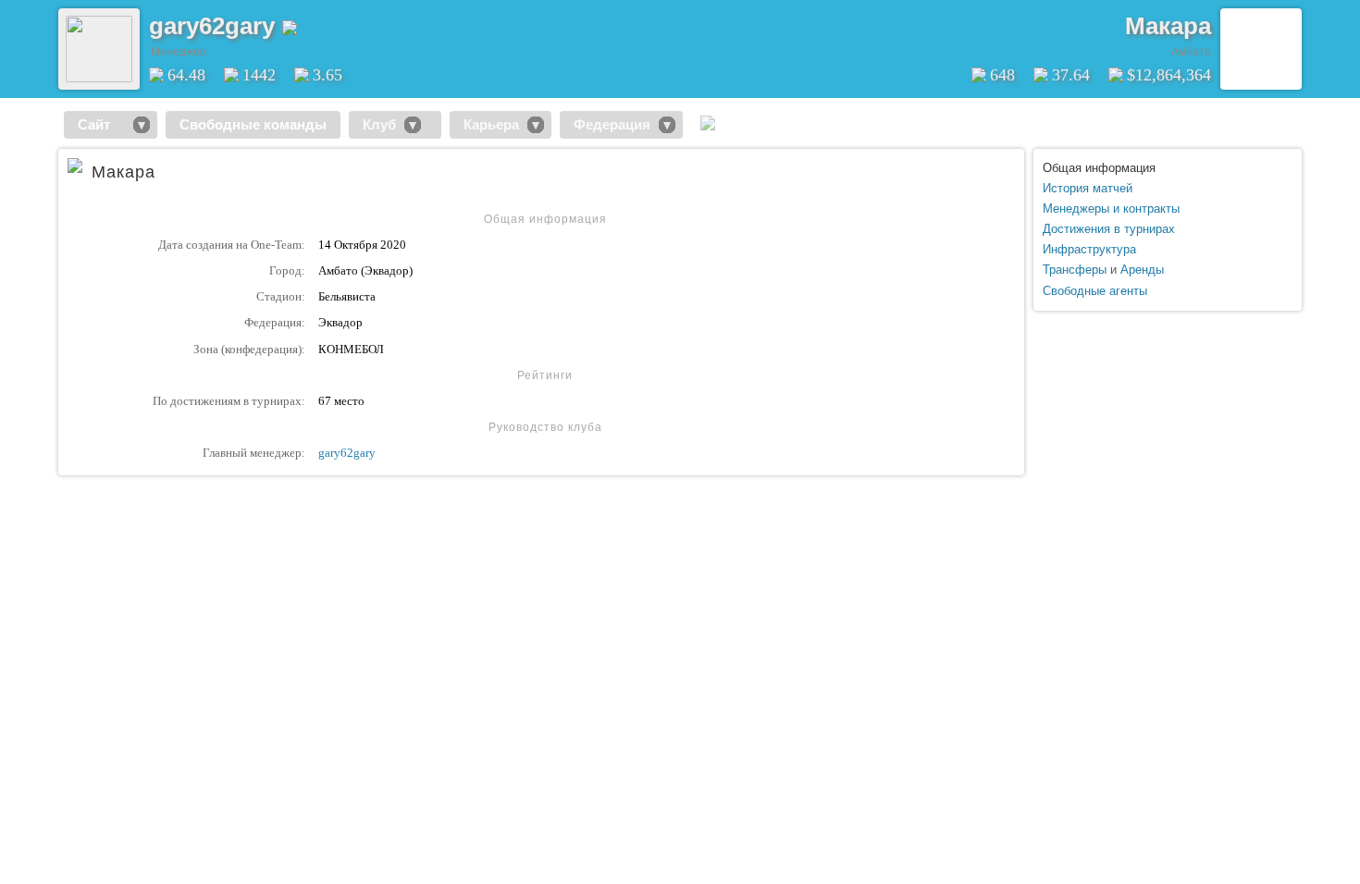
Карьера (491, 124)
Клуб (379, 124)
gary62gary (347, 453)
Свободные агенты (1095, 291)
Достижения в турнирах (1109, 229)
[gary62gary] (99, 78)
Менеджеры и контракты (1111, 208)
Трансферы (1075, 269)
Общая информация (1099, 168)
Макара (1168, 26)
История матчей (1087, 188)
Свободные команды (253, 124)
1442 (259, 75)
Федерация (612, 124)
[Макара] (1261, 49)
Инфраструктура (1089, 249)
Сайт (101, 124)
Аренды (1142, 269)
